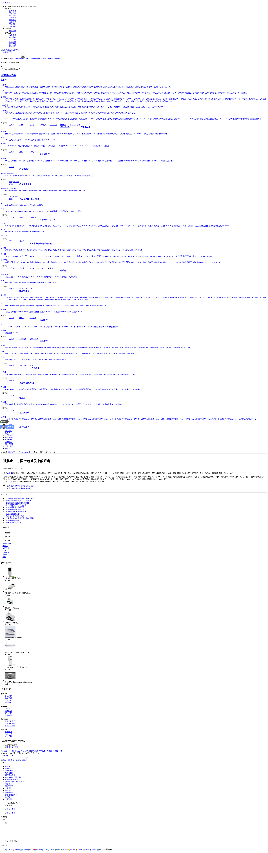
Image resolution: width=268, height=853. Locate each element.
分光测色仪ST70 (123, 161)
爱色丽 (3, 97)
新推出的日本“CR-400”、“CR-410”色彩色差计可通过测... (79, 93)
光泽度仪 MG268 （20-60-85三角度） (18, 359)
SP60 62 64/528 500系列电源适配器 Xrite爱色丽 (22, 146)
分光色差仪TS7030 (100, 374)
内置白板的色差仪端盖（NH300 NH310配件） (132, 134)
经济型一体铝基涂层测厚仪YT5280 (172, 419)
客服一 (14, 809)
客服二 (14, 813)
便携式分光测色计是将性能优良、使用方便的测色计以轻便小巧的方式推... (220, 93)
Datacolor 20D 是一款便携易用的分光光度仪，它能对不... (160, 119)
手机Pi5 (56, 751)
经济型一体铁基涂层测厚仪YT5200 (198, 419)
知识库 (7, 448)
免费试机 (8, 702)
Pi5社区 (62, 751)
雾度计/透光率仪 (26, 383)
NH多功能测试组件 (53, 134)
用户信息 (12, 11)
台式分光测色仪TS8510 (66, 161)
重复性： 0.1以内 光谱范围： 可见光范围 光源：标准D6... (121, 107)
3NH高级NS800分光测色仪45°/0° (91, 87)
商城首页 (8, 431)
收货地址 (12, 15)
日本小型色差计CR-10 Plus (182, 93)
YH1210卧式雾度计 (82, 389)
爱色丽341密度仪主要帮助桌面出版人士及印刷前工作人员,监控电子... (128, 297)
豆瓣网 (59, 849)
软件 (2, 209)
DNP (41, 268)
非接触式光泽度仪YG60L (14, 348)
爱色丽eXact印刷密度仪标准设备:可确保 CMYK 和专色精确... (80, 297)
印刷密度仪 (24, 291)
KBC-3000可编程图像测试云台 (49, 262)
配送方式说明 (10, 723)
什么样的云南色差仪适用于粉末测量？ (20, 498)
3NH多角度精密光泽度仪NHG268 (177, 348)
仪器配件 (8, 442)
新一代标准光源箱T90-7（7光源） (119, 226)
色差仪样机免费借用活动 (15, 516)
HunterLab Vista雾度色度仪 (152, 107)
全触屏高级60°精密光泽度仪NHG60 (152, 348)
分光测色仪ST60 (110, 161)
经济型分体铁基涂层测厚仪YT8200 (95, 419)
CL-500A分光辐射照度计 (95, 327)
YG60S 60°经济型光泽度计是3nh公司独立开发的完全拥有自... (89, 348)
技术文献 (12, 42)
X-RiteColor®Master (84, 146)
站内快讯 (7, 533)
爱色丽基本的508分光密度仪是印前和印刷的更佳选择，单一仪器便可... (31, 297)
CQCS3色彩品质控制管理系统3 (103, 134)
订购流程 (8, 713)
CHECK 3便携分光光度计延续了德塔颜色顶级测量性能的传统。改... (114, 119)
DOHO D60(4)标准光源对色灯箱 (95, 226)
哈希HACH (34, 339)
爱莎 (51, 268)
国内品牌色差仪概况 (13, 523)
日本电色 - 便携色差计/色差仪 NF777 (38, 113)
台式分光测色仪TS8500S (14, 161)
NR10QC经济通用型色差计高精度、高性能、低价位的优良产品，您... (145, 87)
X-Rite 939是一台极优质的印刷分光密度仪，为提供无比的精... (228, 297)
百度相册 (79, 849)
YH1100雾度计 (137, 389)
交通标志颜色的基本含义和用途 (17, 503)
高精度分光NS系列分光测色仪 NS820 (65, 87)
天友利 (21, 125)
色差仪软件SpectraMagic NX (45, 140)
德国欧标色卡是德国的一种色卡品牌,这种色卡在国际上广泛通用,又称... (31, 282)
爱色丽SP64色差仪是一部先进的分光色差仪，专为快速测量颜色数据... (55, 101)
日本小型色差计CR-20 (164, 93)
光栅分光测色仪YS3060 (111, 87)
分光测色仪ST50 (98, 161)
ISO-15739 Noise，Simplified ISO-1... (162, 256)
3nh (2, 203)
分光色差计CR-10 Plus (58, 374)
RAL (2, 280)
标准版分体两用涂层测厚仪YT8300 (43, 419)
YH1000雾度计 (40, 389)
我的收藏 (12, 17)
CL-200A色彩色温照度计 (76, 327)
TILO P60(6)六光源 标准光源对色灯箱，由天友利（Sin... (43, 226)
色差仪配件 (85, 127)
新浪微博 (12, 31)
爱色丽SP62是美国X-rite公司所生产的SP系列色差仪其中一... (103, 101)
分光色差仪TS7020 (114, 374)
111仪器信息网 (6, 52)
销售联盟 (34, 751)
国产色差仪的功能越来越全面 (20, 488)
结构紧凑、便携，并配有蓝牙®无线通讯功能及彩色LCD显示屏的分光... (31, 93)
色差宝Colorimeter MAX (37, 404)
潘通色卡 (64, 270)
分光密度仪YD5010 (75, 312)
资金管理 (12, 26)
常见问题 (12, 39)
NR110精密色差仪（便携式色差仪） (38, 87)
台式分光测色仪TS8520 (48, 161)
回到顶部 (109, 849)
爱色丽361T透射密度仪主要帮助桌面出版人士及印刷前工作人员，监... (180, 297)
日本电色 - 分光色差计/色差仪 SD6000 (66, 113)
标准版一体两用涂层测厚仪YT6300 (146, 419)
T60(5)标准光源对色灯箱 (74, 226)
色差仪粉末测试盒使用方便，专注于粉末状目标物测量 (25, 134)
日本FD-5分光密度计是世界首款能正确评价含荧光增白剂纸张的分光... (31, 306)
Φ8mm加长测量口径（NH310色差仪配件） (75, 134)
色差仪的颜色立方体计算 (15, 509)
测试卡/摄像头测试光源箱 (41, 243)
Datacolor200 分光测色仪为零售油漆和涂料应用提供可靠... (240, 119)
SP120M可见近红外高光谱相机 (62, 176)
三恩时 (3, 85)
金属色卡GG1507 (28, 277)
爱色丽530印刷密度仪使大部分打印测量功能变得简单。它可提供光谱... (63, 299)
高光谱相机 (24, 169)
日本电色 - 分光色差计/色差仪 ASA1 (94, 113)
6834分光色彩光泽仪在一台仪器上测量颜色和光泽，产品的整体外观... (82, 353)
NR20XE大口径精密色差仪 (14, 87)
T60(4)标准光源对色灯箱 (14, 226)
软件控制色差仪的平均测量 (16, 505)
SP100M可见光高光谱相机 (83, 176)
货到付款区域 (10, 721)
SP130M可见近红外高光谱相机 (39, 176)
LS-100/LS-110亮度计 (12, 327)
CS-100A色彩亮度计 (59, 327)
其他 (4, 557)
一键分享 (9, 849)
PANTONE (5, 275)
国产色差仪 (9, 444)
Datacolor (4, 117)
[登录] (24, 6)
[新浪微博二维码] (11, 747)
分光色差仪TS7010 (128, 374)
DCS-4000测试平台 (101, 262)
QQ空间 (31, 849)
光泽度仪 (44, 341)
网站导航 (12, 44)
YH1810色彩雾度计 (53, 389)
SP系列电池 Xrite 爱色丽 (100, 146)
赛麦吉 (32, 268)
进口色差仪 (9, 446)
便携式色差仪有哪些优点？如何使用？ (20, 518)
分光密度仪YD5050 (61, 312)
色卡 (4, 550)
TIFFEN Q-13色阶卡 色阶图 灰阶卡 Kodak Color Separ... (100, 256)
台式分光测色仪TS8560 (31, 161)
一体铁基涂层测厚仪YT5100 (247, 419)
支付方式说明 (10, 726)
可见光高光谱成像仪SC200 (75, 190)
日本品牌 (43, 125)
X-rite (3, 229)
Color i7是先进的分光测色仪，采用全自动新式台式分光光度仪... (76, 99)
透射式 (3, 254)
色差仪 (12, 58)
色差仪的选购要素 (12, 520)
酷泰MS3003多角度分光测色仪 (140, 161)
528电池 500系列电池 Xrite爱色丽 (51, 146)
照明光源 (4, 260)
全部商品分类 (8, 75)
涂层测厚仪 (24, 412)
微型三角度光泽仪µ (129, 353)
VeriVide (4, 235)
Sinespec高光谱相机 (8, 173)
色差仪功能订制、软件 (29, 199)
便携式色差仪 (20, 58)
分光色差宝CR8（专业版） (92, 404)
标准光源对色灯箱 (48, 219)
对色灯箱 (8, 439)
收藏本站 (8, 3)
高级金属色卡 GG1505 (13, 277)
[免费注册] (31, 6)
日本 (2, 91)
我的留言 (12, 20)
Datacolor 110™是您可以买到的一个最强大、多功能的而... (26, 119)
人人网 (45, 849)
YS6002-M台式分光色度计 (14, 389)
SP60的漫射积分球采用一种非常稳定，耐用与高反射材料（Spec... (150, 101)
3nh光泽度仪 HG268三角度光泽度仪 (125, 348)
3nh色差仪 (57, 58)
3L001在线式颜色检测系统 (33, 205)
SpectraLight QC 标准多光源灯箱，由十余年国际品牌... (25, 231)
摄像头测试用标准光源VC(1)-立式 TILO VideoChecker (24, 250)
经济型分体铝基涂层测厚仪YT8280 (69, 419)
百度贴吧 (51, 849)
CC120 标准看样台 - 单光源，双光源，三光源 (183, 226)
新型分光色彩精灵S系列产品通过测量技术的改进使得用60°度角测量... (30, 353)
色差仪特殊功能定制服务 (14, 205)
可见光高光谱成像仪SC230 (35, 190)
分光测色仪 (38, 58)
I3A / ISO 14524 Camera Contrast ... (48, 256)
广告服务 (42, 751)
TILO (3, 224)
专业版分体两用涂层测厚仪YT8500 (17, 419)
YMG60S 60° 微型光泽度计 (33, 348)
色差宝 (22, 398)
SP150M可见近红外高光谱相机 (16, 176)
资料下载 (7, 536)
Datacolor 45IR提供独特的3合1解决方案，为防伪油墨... (68, 119)
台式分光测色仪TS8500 (83, 161)
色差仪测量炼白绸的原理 (15, 507)
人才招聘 (8, 736)
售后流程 (12, 35)
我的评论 (12, 24)
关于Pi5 (11, 751)
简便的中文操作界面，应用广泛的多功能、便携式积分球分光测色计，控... (128, 93)
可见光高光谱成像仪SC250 (15, 190)
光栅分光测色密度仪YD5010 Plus (17, 312)
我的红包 (12, 22)
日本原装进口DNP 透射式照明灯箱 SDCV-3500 (125, 262)
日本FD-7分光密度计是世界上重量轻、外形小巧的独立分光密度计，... (83, 306)
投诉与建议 (9, 715)
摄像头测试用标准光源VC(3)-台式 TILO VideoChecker (63, 250)
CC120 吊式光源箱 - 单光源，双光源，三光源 (149, 226)
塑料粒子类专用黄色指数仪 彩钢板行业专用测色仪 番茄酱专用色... (29, 107)
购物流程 (12, 37)
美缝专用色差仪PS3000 (13, 374)
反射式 (3, 248)
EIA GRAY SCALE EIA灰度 (70, 256)
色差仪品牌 (9, 437)
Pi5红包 (8, 709)
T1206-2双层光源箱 (68, 262)
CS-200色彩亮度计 (110, 327)
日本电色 (4, 111)
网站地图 (12, 46)
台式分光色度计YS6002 (97, 389)
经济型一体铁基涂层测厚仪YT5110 (223, 419)
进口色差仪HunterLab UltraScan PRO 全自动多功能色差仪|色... (77, 107)
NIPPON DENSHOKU (65, 126)
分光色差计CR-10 (72, 374)
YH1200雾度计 (126, 389)
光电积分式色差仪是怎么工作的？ (18, 501)
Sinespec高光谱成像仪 (9, 188)
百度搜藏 (94, 849)
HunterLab (4, 105)
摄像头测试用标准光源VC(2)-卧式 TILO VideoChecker (102, 250)
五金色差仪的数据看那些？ (16, 512)
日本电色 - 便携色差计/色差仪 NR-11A (121, 113)
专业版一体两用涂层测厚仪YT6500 (120, 419)
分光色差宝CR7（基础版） (72, 404)
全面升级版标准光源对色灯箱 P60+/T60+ (215, 226)
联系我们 (8, 732)
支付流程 (8, 700)
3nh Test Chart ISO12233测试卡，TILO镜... (20, 256)
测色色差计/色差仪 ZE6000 (15, 113)
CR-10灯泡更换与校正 (13, 140)
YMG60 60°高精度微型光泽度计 (54, 348)
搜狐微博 (72, 849)
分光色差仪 (34, 368)
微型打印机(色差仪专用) (158, 134)
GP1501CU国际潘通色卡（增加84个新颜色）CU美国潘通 (56, 277)
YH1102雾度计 (29, 389)
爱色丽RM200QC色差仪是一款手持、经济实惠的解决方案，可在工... (223, 99)
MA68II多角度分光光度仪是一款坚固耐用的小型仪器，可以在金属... (172, 99)
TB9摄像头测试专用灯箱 (84, 262)
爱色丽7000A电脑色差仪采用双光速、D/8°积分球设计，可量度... (28, 99)
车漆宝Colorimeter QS (54, 404)
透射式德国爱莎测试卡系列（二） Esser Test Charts (194, 256)
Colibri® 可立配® (28, 140)
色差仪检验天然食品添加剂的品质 (21, 486)
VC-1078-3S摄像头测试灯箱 (132, 250)
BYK (3, 351)
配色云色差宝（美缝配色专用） (16, 404)
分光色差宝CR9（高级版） (112, 404)
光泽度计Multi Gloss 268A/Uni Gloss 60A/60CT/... (50, 359)
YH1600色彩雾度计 (113, 389)
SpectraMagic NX (38, 211)
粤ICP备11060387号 (10, 755)
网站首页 (4, 751)
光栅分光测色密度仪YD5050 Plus (41, 312)
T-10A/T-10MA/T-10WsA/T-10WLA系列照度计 (36, 327)
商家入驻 (8, 734)
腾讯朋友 (65, 849)
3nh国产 (4, 345)
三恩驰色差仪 (48, 58)
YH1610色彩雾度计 (67, 389)
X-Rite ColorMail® (70, 146)
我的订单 (12, 13)
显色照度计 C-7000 (12, 333)
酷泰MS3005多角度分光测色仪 (163, 161)
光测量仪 (44, 320)
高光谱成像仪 (25, 184)
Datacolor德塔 (75, 125)
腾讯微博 (24, 849)
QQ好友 (87, 849)
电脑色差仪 (30, 58)
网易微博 (38, 849)
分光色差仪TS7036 (86, 374)
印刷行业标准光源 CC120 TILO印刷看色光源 (21, 262)
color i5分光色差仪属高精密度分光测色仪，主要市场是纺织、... (123, 99)
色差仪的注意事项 (12, 514)
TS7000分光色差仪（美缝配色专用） (35, 374)
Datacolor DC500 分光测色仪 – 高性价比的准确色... (200, 119)
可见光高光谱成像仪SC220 (55, 190)
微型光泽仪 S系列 (115, 353)
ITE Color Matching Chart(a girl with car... (135, 256)
